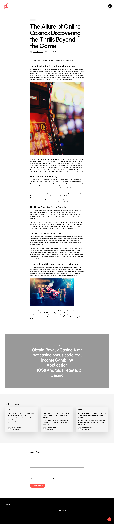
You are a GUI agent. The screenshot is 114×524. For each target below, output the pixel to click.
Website (69, 471)
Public (32, 20)
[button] (110, 6)
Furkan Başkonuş (38, 52)
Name (32, 471)
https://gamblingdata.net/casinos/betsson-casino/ (50, 171)
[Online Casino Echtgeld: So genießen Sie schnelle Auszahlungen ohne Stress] (57, 419)
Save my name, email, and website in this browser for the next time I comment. (52, 478)
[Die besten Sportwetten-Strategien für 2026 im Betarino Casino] (21, 419)
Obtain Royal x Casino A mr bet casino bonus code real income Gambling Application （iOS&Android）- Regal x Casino (57, 361)
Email (50, 471)
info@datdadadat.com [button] (13, 517)
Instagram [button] (62, 511)
